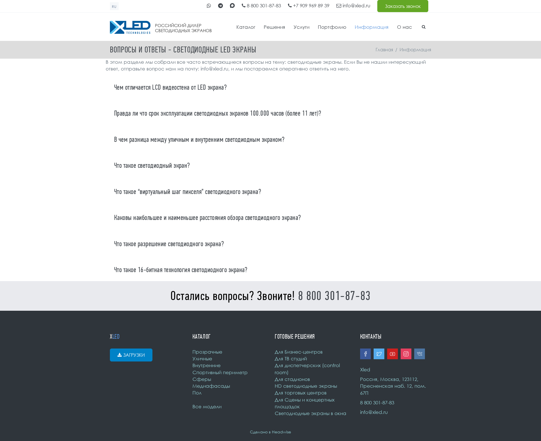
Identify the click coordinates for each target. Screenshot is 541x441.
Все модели (206, 406)
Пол (196, 393)
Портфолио (332, 27)
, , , (393, 386)
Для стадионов (292, 379)
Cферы (201, 379)
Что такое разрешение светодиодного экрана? (169, 244)
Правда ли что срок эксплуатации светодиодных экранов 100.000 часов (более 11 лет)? (217, 113)
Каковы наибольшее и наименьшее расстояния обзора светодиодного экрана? (207, 217)
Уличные (202, 358)
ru (114, 7)
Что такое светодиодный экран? (152, 165)
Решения (274, 27)
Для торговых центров (301, 393)
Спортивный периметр (220, 372)
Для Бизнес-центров (299, 352)
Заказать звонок (403, 6)
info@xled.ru (355, 5)
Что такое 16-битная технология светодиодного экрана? (180, 270)
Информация (372, 27)
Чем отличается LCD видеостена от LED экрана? (170, 87)
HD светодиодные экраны (306, 386)
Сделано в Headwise (270, 431)
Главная (384, 49)
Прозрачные (207, 352)
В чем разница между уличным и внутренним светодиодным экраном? (199, 139)
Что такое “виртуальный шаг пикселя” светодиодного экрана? (187, 192)
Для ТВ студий (291, 358)
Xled (365, 369)
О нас (404, 27)
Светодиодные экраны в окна (310, 413)
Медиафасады (211, 386)
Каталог (245, 27)
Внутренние (206, 365)
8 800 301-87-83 (263, 5)
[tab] (270, 87)
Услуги (301, 27)
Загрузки (134, 355)
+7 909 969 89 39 (310, 5)
